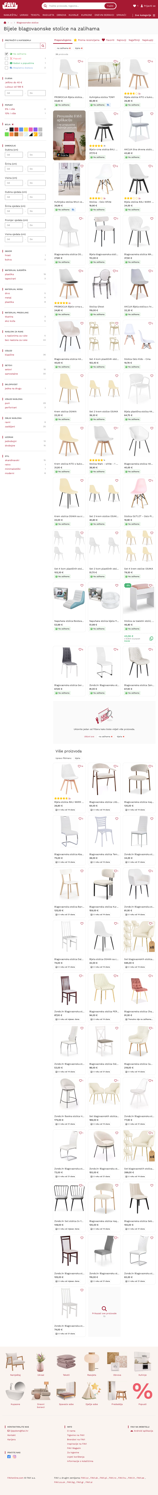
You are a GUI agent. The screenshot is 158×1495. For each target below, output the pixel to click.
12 (117, 166)
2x (139, 198)
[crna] (12, 129)
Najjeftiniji (134, 40)
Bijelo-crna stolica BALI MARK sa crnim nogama (115, 149)
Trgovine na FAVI (75, 1435)
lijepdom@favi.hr (19, 1431)
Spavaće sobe (125, 15)
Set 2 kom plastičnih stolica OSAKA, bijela (112, 568)
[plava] (21, 129)
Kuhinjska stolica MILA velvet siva (72, 202)
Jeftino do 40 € (13, 82)
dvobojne (10, 445)
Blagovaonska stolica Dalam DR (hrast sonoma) (80, 959)
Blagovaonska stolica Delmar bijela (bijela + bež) (115, 1064)
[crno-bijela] (31, 134)
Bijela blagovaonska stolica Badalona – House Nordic (118, 254)
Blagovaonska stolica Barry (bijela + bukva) (77, 906)
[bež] (21, 134)
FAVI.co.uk (60, 1482)
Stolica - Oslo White (100, 202)
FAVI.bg (71, 1482)
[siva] (40, 129)
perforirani (11, 407)
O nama (71, 1431)
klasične (9, 354)
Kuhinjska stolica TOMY (102, 97)
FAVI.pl (104, 1478)
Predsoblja (117, 1404)
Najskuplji (147, 40)
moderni (9, 473)
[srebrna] (40, 134)
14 (82, 766)
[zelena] (7, 134)
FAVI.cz (85, 1478)
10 (82, 61)
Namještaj (10, 15)
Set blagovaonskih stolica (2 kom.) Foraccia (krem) (116, 1116)
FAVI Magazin (74, 1448)
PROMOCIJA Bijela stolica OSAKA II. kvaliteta (78, 97)
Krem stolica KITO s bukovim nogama (74, 463)
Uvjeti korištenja (75, 1457)
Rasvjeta (48, 15)
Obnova (61, 15)
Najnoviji (121, 40)
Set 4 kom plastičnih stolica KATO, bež (110, 359)
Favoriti (110, 40)
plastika (9, 274)
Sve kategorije (143, 15)
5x (139, 93)
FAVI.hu (122, 1478)
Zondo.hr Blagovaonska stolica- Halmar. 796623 (115, 1273)
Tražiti (110, 6)
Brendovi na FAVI (76, 1439)
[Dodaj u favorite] (151, 114)
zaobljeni (10, 426)
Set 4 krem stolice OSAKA (138, 568)
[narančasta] (12, 134)
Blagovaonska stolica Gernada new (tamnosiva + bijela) (84, 685)
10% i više (10, 113)
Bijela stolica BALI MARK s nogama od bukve (78, 802)
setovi (8, 369)
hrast (8, 255)
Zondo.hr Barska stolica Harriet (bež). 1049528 (79, 1116)
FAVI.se (141, 1478)
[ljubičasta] (35, 129)
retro (7, 464)
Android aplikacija (143, 1431)
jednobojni (11, 441)
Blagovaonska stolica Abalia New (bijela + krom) (80, 854)
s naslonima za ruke (16, 335)
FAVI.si (89, 1482)
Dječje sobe (92, 1404)
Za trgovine (73, 1452)
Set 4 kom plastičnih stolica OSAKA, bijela (77, 568)
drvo (7, 293)
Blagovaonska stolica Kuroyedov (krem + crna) (114, 906)
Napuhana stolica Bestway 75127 (71, 621)
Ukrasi (24, 15)
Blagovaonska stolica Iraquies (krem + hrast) (113, 1221)
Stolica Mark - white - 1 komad (106, 463)
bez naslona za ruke (16, 340)
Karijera (11, 1439)
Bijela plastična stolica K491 (139, 411)
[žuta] (26, 129)
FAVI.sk (94, 1478)
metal (8, 297)
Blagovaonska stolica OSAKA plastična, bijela (78, 254)
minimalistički (13, 469)
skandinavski (12, 460)
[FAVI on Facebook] (8, 1456)
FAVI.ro (113, 1478)
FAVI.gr (80, 1482)
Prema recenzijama (88, 40)
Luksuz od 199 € (14, 86)
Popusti (143, 1404)
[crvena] (16, 129)
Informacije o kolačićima (80, 1461)
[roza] (31, 129)
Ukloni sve (89, 736)
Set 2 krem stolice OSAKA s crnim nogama (112, 516)
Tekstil (35, 15)
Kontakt (11, 1435)
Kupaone (86, 15)
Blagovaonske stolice (27, 22)
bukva (8, 259)
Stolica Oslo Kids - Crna (137, 359)
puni (7, 403)
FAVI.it (131, 1478)
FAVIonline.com (15, 1478)
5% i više (10, 109)
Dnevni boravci (104, 15)
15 (152, 61)
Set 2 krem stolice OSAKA (103, 411)
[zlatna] (35, 134)
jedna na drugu (13, 388)
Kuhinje (74, 15)
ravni (7, 422)
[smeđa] (16, 134)
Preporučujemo (62, 40)
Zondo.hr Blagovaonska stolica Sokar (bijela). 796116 (82, 1168)
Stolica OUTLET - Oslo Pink (139, 516)
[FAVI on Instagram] (14, 1456)
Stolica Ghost (96, 306)
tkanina (9, 316)
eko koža (10, 321)
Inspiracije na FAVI (77, 1444)
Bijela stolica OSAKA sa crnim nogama (110, 959)
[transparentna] (26, 134)
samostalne (11, 373)
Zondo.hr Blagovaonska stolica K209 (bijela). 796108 (82, 1064)
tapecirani (10, 278)
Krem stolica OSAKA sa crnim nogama (75, 516)
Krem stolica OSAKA (65, 411)
